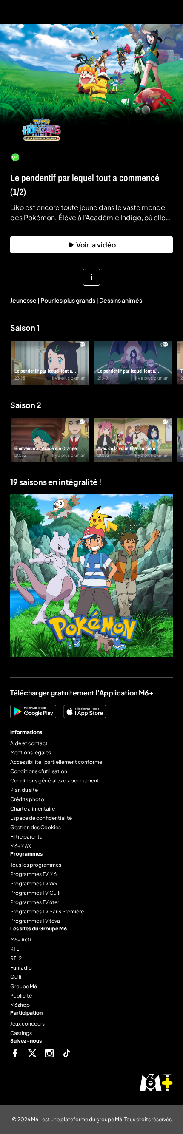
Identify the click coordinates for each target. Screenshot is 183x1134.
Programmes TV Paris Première (47, 911)
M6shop (20, 1005)
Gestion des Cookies (35, 827)
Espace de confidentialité (41, 818)
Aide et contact (29, 743)
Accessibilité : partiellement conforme (56, 762)
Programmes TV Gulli (35, 893)
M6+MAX (20, 846)
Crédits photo (27, 799)
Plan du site (24, 790)
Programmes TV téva (35, 921)
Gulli (15, 977)
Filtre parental (27, 836)
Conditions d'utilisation (38, 771)
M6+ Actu (21, 939)
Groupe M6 (23, 986)
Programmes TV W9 (33, 883)
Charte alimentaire (32, 808)
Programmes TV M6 (33, 874)
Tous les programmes (35, 865)
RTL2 (16, 958)
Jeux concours (27, 1024)
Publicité (21, 995)
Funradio (21, 967)
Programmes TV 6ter (34, 902)
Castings (21, 1033)
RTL (14, 949)
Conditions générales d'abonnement (54, 780)
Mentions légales (30, 752)
